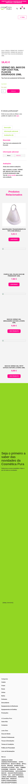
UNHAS (7, 50)
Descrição (7, 127)
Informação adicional (11, 131)
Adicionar (13, 91)
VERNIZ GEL (13, 50)
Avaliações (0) (8, 135)
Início (2, 50)
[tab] (7, 127)
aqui (17, 115)
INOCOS (18, 155)
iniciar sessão (12, 175)
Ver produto (14, 331)
